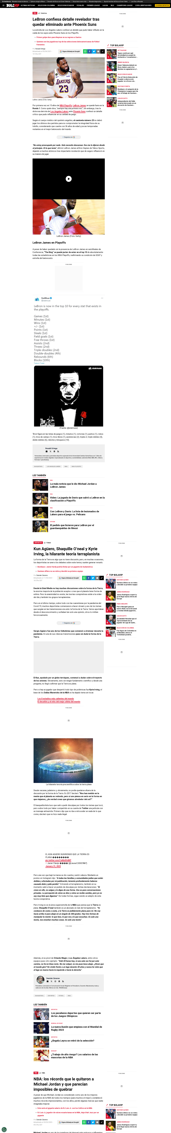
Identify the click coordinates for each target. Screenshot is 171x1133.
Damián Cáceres (42, 575)
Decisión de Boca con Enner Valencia (58, 1)
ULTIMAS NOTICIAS (28, 5)
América (44, 13)
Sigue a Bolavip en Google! (71, 51)
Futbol (49, 543)
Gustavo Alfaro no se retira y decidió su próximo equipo (60, 571)
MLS (112, 5)
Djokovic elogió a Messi (38, 1)
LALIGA (105, 5)
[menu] (3, 5)
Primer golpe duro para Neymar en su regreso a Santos (59, 37)
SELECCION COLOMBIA (46, 5)
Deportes (51, 1000)
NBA (66, 466)
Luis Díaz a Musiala (137, 1)
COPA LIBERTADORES (143, 5)
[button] (89, 51)
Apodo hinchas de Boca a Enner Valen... (116, 1)
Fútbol (61, 1000)
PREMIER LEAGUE (93, 5)
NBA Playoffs (76, 466)
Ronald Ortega (40, 49)
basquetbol (38, 466)
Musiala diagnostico (95, 1)
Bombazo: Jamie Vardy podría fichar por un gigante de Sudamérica (65, 567)
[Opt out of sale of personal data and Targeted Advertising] (4, 1129)
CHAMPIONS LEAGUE (125, 5)
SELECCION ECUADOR (66, 5)
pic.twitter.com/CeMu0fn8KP (75, 863)
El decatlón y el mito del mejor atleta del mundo (59, 701)
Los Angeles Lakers (53, 466)
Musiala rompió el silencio (20, 1)
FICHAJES (80, 5)
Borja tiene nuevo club (79, 1)
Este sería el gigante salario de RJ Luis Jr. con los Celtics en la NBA (65, 1113)
